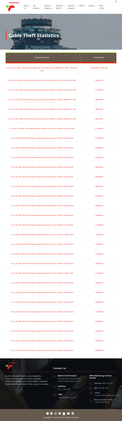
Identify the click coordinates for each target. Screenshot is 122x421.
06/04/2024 (99, 186)
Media (81, 6)
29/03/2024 (99, 109)
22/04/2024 (99, 321)
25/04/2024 (99, 350)
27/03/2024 (99, 90)
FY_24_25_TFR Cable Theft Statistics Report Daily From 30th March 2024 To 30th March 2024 (42, 119)
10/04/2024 (99, 215)
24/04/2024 (99, 341)
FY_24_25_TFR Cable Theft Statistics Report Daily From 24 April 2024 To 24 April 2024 (42, 341)
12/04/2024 (99, 234)
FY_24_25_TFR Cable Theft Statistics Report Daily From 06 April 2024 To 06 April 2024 (42, 186)
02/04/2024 (99, 148)
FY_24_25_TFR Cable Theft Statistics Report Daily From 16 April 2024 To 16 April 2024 (42, 263)
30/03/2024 (99, 119)
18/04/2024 (99, 283)
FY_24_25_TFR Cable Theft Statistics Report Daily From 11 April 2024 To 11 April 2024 (42, 225)
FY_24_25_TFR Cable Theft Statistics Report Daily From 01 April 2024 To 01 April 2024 (42, 138)
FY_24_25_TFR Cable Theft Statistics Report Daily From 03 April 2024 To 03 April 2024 (42, 157)
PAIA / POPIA (101, 7)
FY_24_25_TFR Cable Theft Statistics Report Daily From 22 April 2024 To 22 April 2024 (42, 321)
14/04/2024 (99, 244)
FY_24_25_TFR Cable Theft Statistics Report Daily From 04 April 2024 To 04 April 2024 (42, 167)
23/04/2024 (99, 331)
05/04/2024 (99, 177)
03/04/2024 (99, 157)
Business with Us (59, 7)
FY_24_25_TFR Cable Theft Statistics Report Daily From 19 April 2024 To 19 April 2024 (42, 292)
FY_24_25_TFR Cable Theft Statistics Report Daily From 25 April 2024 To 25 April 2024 (42, 350)
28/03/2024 (99, 99)
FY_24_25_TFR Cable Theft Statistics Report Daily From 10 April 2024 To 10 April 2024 (42, 215)
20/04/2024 (99, 302)
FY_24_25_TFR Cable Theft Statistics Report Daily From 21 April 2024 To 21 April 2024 (42, 312)
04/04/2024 (99, 167)
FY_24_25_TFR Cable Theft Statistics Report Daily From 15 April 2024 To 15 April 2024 (42, 254)
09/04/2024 (99, 206)
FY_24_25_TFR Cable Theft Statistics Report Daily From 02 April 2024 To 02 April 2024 (42, 148)
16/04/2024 (99, 263)
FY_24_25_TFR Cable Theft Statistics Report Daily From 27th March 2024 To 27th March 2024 (42, 90)
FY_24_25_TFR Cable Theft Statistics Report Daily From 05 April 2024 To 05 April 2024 (42, 177)
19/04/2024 (99, 292)
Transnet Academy (71, 7)
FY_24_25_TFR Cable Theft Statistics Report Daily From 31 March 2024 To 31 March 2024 (42, 128)
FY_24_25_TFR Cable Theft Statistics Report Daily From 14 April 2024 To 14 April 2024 (42, 244)
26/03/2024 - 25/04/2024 (99, 68)
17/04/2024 (99, 273)
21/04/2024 (99, 312)
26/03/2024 (99, 80)
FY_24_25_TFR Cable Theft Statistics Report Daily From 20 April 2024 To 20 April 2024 (42, 302)
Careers (91, 6)
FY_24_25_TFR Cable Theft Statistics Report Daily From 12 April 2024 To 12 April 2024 (42, 234)
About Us (26, 7)
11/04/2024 (99, 225)
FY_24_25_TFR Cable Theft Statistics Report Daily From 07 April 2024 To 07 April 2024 (42, 196)
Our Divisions (36, 7)
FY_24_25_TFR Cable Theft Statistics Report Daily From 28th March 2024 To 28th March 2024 (42, 99)
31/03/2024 (99, 128)
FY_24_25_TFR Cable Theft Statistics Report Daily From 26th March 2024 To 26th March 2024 (42, 80)
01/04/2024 (99, 138)
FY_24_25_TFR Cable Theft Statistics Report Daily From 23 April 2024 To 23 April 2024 (42, 331)
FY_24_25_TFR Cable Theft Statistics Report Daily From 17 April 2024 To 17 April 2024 (42, 273)
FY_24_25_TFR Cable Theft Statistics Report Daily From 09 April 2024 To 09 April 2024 (42, 206)
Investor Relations (47, 7)
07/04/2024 (99, 196)
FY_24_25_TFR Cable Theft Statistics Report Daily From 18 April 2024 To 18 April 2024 (42, 283)
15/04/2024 (99, 254)
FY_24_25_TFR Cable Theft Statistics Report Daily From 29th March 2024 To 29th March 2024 (42, 109)
